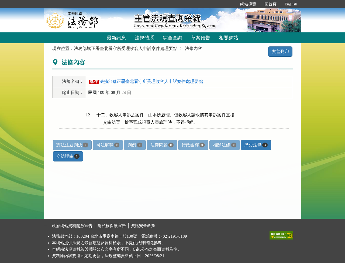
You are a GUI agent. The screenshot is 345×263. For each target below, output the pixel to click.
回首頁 (270, 4)
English (291, 4)
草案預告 (200, 38)
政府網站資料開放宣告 (72, 226)
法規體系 (144, 38)
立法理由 (67, 156)
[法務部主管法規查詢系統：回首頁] (87, 20)
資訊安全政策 (143, 226)
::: (230, 4)
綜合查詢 (172, 38)
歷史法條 (255, 145)
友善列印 (280, 51)
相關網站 (228, 38)
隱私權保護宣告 (112, 226)
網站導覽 (248, 4)
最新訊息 (116, 38)
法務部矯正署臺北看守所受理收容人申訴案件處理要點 (125, 48)
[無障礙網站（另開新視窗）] (281, 234)
